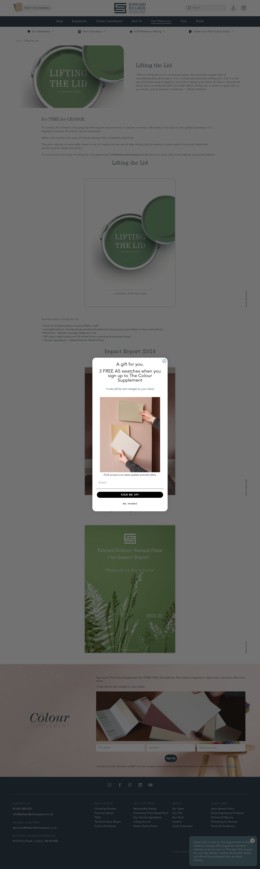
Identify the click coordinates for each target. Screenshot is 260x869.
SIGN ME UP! (130, 494)
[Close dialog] (164, 361)
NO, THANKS (130, 504)
